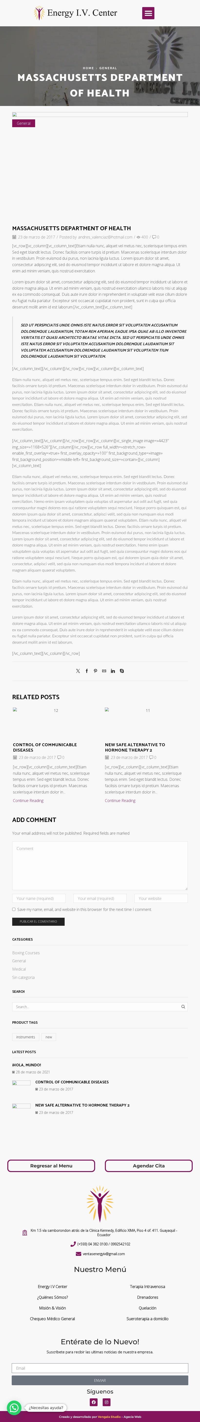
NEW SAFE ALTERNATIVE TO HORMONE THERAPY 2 (135, 747)
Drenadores (147, 1297)
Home (88, 68)
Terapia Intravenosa (147, 1286)
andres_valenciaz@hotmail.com (105, 237)
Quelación (147, 1308)
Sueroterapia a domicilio (148, 1318)
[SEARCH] (183, 1006)
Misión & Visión (52, 1308)
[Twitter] (79, 671)
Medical (19, 969)
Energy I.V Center (52, 1286)
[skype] (120, 671)
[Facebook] (86, 671)
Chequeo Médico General (52, 1318)
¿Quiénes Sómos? (52, 1297)
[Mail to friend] (104, 671)
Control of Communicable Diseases (45, 747)
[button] (148, 13)
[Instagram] (106, 1402)
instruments (25, 1037)
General (108, 68)
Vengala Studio (109, 1417)
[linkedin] (113, 671)
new (49, 1037)
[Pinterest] (95, 671)
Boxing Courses (26, 952)
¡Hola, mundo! (26, 1065)
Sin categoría (23, 977)
